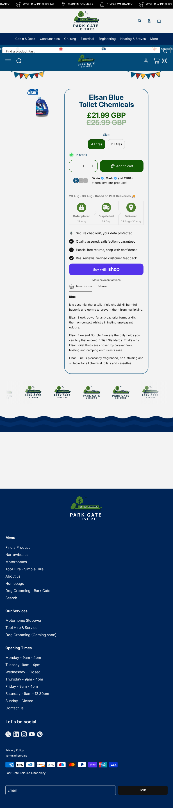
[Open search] (140, 21)
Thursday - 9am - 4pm (24, 679)
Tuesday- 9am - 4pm (22, 664)
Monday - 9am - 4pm (23, 657)
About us (12, 576)
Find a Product (17, 547)
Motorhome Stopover (23, 620)
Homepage (14, 583)
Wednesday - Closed (23, 672)
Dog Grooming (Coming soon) (31, 635)
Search (11, 598)
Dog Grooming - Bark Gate (27, 590)
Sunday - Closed (19, 701)
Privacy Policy (14, 750)
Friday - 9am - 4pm (21, 686)
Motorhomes (16, 562)
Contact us (14, 708)
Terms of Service (16, 755)
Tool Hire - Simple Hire (24, 569)
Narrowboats (16, 554)
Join (142, 790)
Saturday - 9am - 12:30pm (27, 693)
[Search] (165, 51)
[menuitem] (154, 39)
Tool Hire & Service (21, 627)
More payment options (106, 280)
